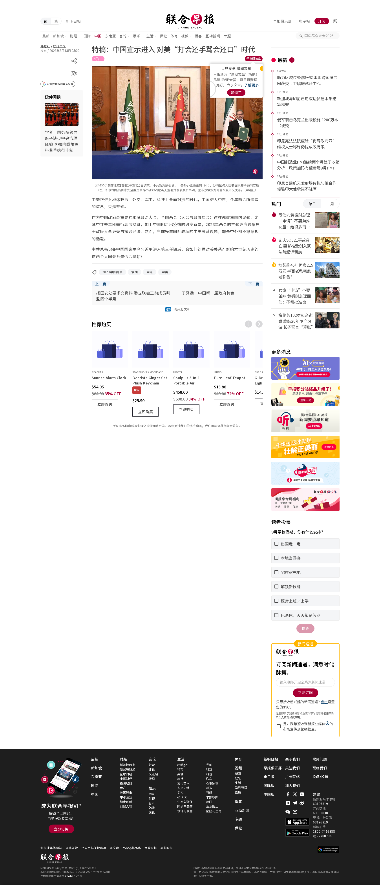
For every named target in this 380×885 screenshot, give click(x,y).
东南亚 (110, 35)
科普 (209, 774)
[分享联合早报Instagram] (287, 803)
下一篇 (253, 283)
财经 (73, 35)
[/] (190, 21)
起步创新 (126, 801)
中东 (149, 272)
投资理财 (126, 783)
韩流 (152, 807)
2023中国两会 (112, 272)
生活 (149, 35)
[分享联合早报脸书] (287, 794)
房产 (123, 788)
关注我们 (292, 767)
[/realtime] (291, 60)
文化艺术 (183, 783)
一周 (330, 203)
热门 (209, 801)
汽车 (209, 778)
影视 (152, 798)
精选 (209, 788)
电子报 (304, 21)
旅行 (180, 778)
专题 (227, 35)
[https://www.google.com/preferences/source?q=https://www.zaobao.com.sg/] (328, 849)
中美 (165, 272)
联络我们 (319, 767)
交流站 (153, 774)
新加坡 (58, 35)
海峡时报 (150, 848)
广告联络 (292, 776)
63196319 (320, 803)
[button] (335, 21)
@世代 (181, 797)
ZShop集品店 (131, 848)
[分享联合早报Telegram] (295, 803)
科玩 (209, 769)
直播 (238, 792)
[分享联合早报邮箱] (295, 811)
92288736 (324, 836)
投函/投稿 (320, 776)
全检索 (114, 848)
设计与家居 (185, 811)
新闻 (238, 773)
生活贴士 (212, 806)
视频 (184, 35)
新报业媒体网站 (51, 848)
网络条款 (72, 848)
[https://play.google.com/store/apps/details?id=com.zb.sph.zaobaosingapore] (297, 832)
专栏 (180, 792)
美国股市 (126, 792)
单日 (312, 203)
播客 (198, 35)
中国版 (269, 794)
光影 (209, 765)
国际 (87, 35)
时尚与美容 (185, 806)
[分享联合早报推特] (295, 794)
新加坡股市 (127, 765)
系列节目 (241, 787)
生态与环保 (185, 801)
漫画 (152, 778)
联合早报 (59, 46)
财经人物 (126, 806)
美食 (180, 774)
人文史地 (183, 788)
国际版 (269, 785)
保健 (163, 35)
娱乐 (136, 35)
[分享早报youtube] (302, 794)
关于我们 (292, 759)
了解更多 (251, 84)
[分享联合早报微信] (287, 811)
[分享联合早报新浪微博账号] (302, 803)
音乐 (152, 803)
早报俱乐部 (282, 21)
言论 (123, 35)
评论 (152, 769)
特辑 (209, 792)
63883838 (320, 813)
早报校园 (212, 797)
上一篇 (100, 283)
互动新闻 (212, 35)
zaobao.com (73, 876)
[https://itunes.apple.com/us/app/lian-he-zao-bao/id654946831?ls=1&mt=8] (297, 821)
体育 (174, 35)
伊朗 (134, 272)
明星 (152, 794)
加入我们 (292, 785)
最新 (45, 35)
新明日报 (73, 21)
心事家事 (212, 783)
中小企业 (126, 797)
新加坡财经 (127, 769)
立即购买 (104, 404)
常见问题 (319, 759)
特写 (180, 769)
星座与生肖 (213, 811)
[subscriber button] (335, 21)
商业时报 (166, 848)
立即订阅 (61, 829)
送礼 (152, 812)
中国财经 (126, 778)
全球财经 (126, 774)
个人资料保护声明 (93, 848)
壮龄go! (182, 765)
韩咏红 (45, 46)
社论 (152, 765)
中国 (98, 35)
